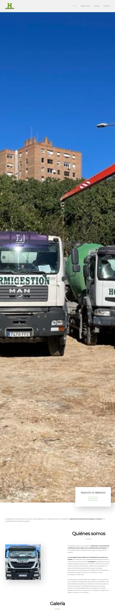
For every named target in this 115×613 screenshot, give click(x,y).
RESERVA (93, 499)
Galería (96, 6)
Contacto (107, 6)
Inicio (75, 6)
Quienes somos (85, 6)
